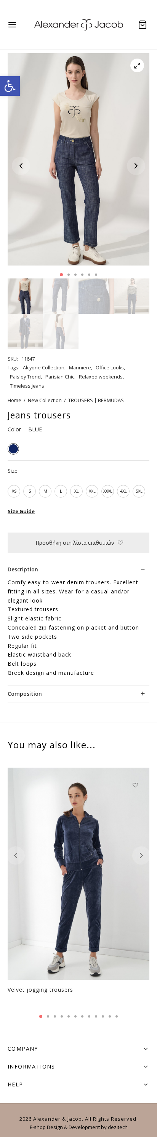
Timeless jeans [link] (27, 386)
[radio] (13, 449)
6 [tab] (96, 275)
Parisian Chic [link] (59, 377)
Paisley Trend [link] (25, 377)
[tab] (78, 569)
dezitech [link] (118, 1127)
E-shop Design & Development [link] (65, 1127)
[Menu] (12, 25)
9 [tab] (96, 1016)
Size (13, 470)
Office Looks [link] (110, 367)
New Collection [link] (45, 400)
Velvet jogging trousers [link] (40, 989)
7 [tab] (82, 1016)
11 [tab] (110, 1016)
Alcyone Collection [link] (43, 367)
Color (14, 429)
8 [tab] (89, 1016)
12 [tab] (116, 1016)
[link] (10, 86)
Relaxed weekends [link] (101, 377)
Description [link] (23, 569)
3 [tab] (75, 275)
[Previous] (15, 855)
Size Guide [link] (21, 511)
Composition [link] (25, 693)
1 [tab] (61, 274)
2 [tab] (68, 275)
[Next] (141, 855)
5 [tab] (89, 275)
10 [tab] (103, 1016)
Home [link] (14, 400)
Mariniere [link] (80, 367)
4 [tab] (82, 275)
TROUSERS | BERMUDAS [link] (96, 400)
